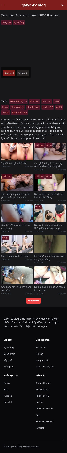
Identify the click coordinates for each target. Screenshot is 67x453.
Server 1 (9, 73)
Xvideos (8, 395)
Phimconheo (17, 106)
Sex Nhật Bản (43, 389)
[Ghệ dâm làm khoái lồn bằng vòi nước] (17, 275)
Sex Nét (40, 427)
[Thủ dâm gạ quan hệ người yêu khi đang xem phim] (17, 182)
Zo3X (56, 101)
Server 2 (22, 73)
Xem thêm (33, 300)
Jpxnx (5, 106)
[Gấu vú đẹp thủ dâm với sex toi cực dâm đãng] (50, 182)
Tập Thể (8, 360)
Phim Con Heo (19, 112)
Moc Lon (46, 101)
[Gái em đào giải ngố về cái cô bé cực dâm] (50, 275)
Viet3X (59, 106)
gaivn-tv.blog (33, 4)
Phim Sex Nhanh (44, 408)
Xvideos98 (47, 106)
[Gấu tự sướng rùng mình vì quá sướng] (17, 213)
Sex (38, 415)
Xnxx (6, 389)
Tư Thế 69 (41, 347)
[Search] (63, 5)
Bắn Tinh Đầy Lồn (45, 366)
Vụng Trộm (9, 353)
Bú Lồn (39, 353)
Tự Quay (6, 22)
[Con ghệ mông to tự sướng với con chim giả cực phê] (50, 151)
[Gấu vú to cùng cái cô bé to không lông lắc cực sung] (50, 213)
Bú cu (7, 383)
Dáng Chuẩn (42, 360)
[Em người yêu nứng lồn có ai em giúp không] (50, 244)
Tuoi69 (5, 112)
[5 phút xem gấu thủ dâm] (17, 151)
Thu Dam (34, 101)
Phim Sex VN (42, 395)
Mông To (8, 366)
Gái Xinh (8, 402)
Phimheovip (33, 106)
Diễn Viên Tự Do (18, 101)
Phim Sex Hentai (44, 421)
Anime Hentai (43, 383)
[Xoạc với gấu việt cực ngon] (17, 244)
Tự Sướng (19, 22)
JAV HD (39, 402)
